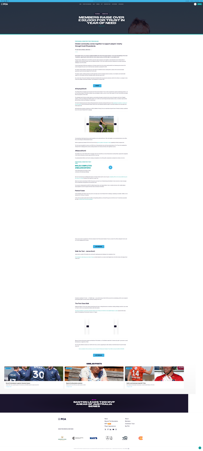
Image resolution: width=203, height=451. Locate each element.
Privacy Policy (119, 448)
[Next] (115, 124)
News (106, 419)
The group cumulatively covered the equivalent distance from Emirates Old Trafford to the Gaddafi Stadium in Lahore (96, 310)
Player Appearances (110, 426)
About (127, 419)
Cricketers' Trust (105, 13)
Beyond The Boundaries (111, 421)
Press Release (97, 13)
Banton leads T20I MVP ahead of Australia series (94, 403)
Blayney (126, 448)
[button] (97, 85)
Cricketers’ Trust (130, 424)
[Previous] (87, 124)
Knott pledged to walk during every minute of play (84, 257)
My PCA (127, 426)
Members (127, 421)
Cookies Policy (114, 448)
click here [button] (87, 49)
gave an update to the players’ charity (104, 142)
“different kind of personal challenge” (86, 199)
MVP (108, 424)
